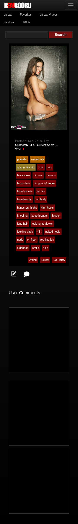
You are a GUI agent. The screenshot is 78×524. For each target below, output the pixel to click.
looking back (25, 231)
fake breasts (25, 191)
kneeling (22, 215)
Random (8, 22)
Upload (7, 14)
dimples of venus (44, 183)
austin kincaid (25, 167)
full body (41, 199)
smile (35, 247)
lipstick (56, 215)
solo (45, 247)
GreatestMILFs (24, 145)
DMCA (26, 22)
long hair (22, 223)
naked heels (52, 231)
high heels (47, 207)
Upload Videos (48, 14)
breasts (51, 175)
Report (45, 260)
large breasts (39, 215)
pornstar (22, 159)
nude (20, 239)
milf (39, 231)
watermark (37, 159)
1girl (41, 167)
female (41, 191)
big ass (38, 175)
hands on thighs (27, 207)
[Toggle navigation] (71, 5)
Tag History (59, 260)
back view (23, 175)
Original (33, 260)
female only (24, 199)
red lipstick (47, 239)
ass (49, 167)
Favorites (26, 14)
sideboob (22, 247)
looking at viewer (42, 223)
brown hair (23, 183)
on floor (31, 239)
